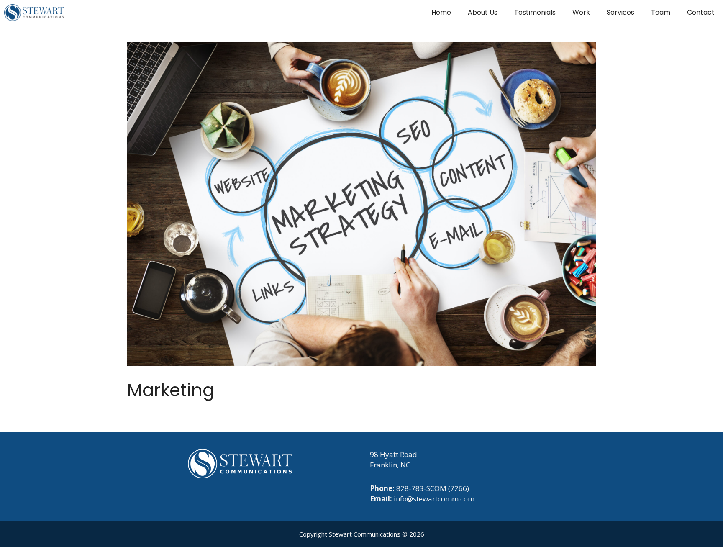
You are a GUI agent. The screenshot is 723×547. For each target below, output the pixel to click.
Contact (701, 12)
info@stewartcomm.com (434, 498)
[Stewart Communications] (34, 12)
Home (441, 12)
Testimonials (535, 12)
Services (620, 12)
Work (581, 12)
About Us (482, 12)
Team (660, 12)
